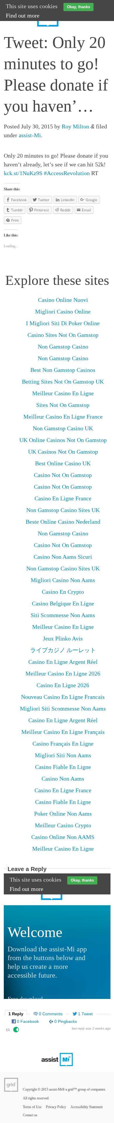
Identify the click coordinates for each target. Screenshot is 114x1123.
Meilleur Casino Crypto (63, 825)
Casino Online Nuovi (63, 300)
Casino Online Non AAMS (62, 837)
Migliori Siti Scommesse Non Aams (63, 708)
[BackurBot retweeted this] (16, 1030)
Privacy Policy (56, 1107)
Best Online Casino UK (63, 463)
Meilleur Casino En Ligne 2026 (62, 673)
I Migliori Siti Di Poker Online (63, 323)
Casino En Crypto (63, 592)
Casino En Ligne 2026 (63, 685)
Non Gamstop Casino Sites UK (63, 510)
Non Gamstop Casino (63, 346)
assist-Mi (30, 135)
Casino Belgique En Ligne (63, 603)
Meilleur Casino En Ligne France (63, 416)
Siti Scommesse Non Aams (63, 615)
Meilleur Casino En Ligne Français (63, 732)
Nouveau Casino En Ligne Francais (63, 697)
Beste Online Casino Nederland (63, 521)
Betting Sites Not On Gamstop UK (63, 381)
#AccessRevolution (67, 173)
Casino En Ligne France (62, 498)
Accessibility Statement (86, 1107)
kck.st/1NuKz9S (23, 173)
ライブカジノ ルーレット (63, 650)
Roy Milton (75, 126)
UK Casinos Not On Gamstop (63, 451)
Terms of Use (32, 1107)
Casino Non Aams (63, 778)
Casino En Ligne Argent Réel (63, 662)
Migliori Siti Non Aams (63, 755)
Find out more (22, 15)
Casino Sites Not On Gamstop (63, 335)
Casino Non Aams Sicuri (63, 556)
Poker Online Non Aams (63, 813)
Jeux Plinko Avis (63, 638)
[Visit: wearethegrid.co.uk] (11, 1085)
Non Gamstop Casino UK (63, 428)
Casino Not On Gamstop (63, 475)
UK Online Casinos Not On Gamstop (63, 440)
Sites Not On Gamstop (62, 405)
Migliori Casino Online (63, 311)
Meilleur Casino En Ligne (63, 393)
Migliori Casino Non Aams (63, 580)
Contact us (30, 1115)
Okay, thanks (78, 7)
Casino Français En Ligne (63, 743)
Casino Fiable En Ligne (63, 767)
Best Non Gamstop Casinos (62, 370)
